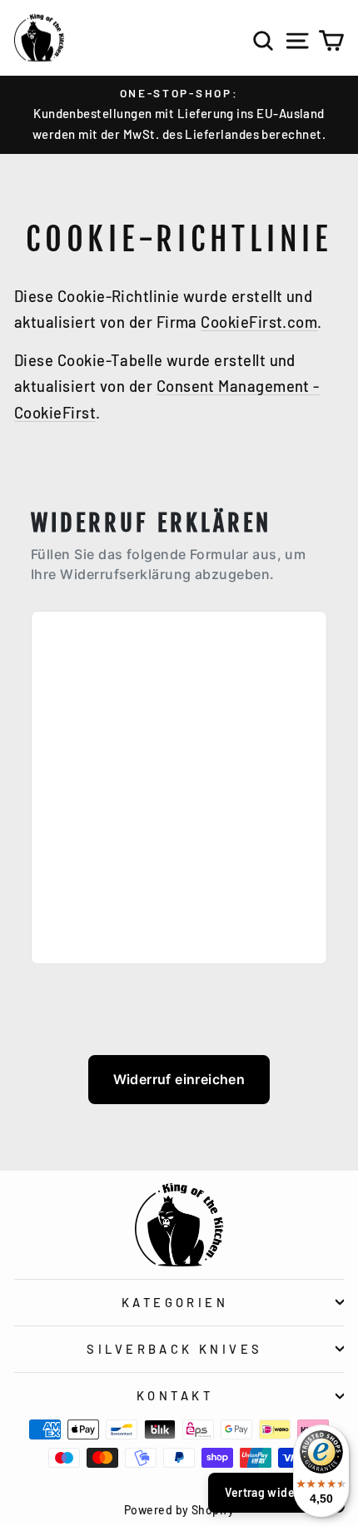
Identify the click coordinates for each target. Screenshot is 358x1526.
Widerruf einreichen (179, 1079)
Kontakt (175, 1395)
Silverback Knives (174, 1348)
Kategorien (175, 1302)
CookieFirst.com (259, 322)
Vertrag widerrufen (276, 1492)
